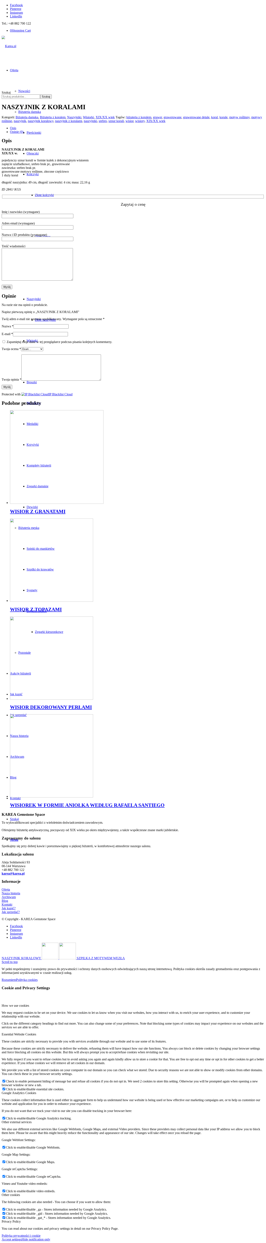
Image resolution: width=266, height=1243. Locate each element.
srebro (103, 121)
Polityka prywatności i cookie (21, 1235)
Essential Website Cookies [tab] (19, 1034)
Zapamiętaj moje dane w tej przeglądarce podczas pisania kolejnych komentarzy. (59, 342)
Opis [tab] (13, 128)
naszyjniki (90, 121)
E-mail (7, 334)
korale (223, 117)
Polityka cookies (27, 980)
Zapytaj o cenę (133, 204)
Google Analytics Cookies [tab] (19, 1093)
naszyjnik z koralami (68, 121)
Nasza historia (11, 893)
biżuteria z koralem (138, 117)
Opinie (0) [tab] (16, 132)
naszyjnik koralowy (40, 121)
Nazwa (8, 326)
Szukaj (6, 92)
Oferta (6, 889)
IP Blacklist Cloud (61, 394)
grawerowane (172, 117)
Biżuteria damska (27, 117)
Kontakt (7, 904)
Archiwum (9, 897)
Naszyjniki (74, 117)
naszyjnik (20, 121)
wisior (129, 121)
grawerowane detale (196, 117)
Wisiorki (88, 117)
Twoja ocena (11, 349)
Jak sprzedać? (11, 912)
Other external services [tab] (17, 1122)
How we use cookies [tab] (15, 1005)
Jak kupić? (9, 908)
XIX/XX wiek (105, 117)
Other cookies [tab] (11, 1195)
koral (214, 117)
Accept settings (12, 1239)
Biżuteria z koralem (52, 117)
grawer (157, 117)
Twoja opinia (11, 379)
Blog (5, 901)
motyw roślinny (239, 117)
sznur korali (116, 121)
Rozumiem (9, 980)
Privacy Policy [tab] (11, 1221)
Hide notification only (36, 1239)
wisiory (140, 121)
